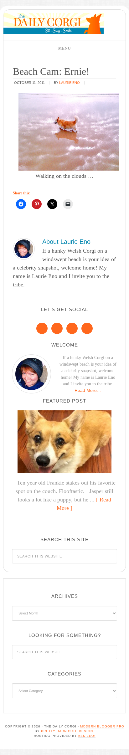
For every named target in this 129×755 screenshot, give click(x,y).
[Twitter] (72, 328)
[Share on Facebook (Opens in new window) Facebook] (21, 204)
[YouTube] (87, 328)
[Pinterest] (57, 328)
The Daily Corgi (53, 23)
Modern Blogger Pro (102, 726)
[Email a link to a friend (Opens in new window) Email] (68, 204)
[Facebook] (42, 328)
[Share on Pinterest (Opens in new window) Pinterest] (37, 204)
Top (121, 746)
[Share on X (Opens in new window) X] (52, 204)
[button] (64, 48)
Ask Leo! (86, 735)
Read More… (88, 390)
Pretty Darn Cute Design (67, 731)
